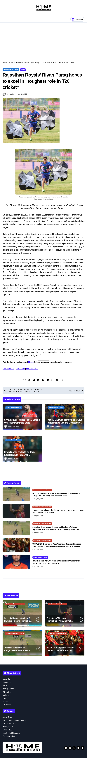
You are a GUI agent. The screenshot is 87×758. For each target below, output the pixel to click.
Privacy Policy (8, 689)
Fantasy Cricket (9, 736)
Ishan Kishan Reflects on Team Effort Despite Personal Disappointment (19, 455)
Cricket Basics (8, 723)
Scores (5, 701)
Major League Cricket (40, 557)
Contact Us (7, 682)
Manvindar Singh (14, 426)
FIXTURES (7, 705)
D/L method (7, 692)
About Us (6, 679)
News (23, 69)
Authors (5, 695)
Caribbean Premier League (42, 490)
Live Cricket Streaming (11, 733)
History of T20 (8, 726)
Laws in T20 (7, 730)
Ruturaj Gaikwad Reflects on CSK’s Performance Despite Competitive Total (64, 422)
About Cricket (8, 717)
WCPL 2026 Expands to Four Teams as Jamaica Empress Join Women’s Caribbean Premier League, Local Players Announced (56, 546)
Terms (5, 685)
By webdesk (11, 94)
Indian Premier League (11, 69)
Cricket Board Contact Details (14, 720)
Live (4, 698)
